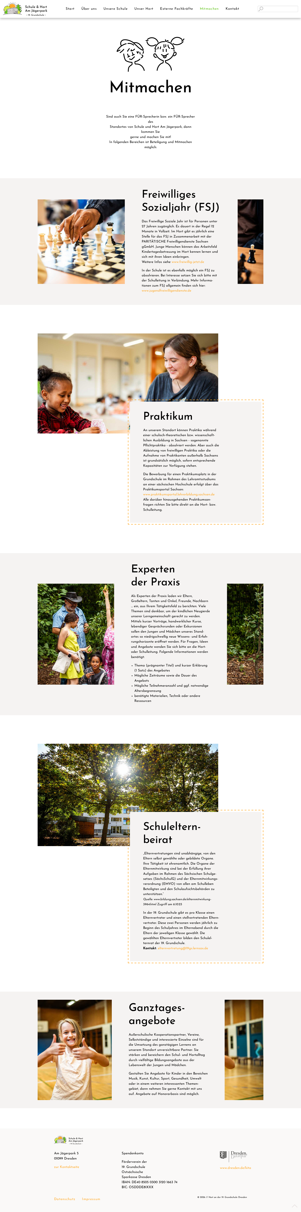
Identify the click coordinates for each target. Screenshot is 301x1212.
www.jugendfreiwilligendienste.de (166, 290)
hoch (294, 1206)
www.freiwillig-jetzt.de (188, 262)
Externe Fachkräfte (176, 9)
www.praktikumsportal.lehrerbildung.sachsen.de (179, 494)
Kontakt (232, 9)
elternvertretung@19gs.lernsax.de (183, 948)
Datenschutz (64, 1199)
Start (70, 9)
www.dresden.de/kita (235, 1168)
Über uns (89, 9)
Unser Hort (143, 9)
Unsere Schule (115, 9)
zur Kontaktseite (66, 1167)
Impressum (91, 1199)
